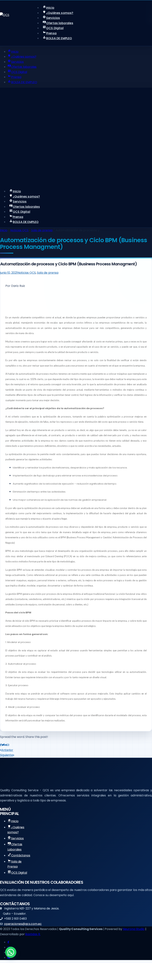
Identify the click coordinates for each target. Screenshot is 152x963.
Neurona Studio (134, 929)
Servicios (17, 838)
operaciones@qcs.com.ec (23, 924)
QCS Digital (19, 873)
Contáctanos (20, 855)
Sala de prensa (42, 230)
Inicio (3, 230)
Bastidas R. (32, 934)
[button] (10, 952)
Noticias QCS (19, 230)
